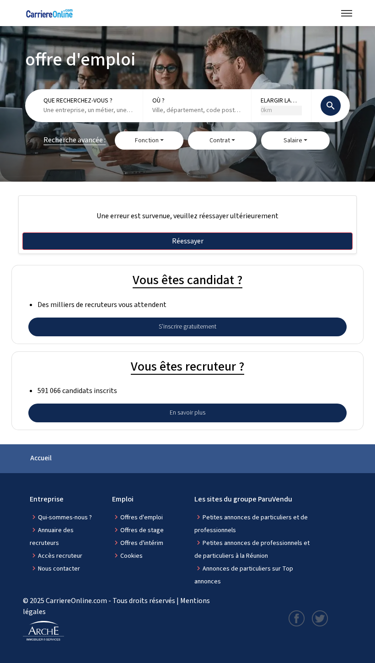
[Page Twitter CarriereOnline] (320, 617)
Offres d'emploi (141, 517)
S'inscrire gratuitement (187, 326)
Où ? (158, 100)
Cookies (131, 556)
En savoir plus (187, 412)
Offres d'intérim (141, 543)
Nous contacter (59, 568)
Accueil (41, 458)
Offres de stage (142, 530)
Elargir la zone (276, 101)
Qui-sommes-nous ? (65, 517)
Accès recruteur (60, 556)
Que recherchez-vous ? (77, 100)
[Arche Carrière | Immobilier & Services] (43, 631)
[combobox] (88, 110)
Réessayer (188, 241)
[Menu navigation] (346, 13)
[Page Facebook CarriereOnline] (297, 617)
